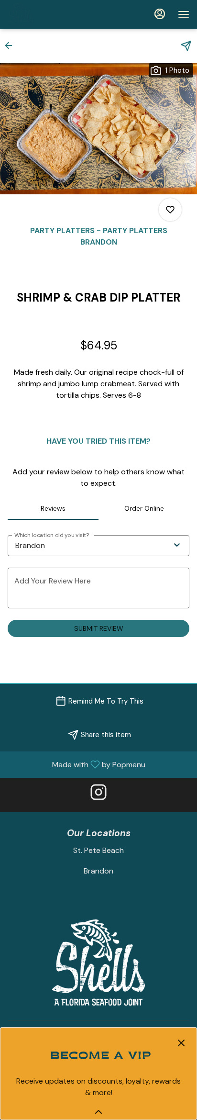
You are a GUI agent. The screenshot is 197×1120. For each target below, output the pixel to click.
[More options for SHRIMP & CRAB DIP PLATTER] (170, 209)
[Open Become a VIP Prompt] (98, 1112)
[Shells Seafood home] (51, 14)
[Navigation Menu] (183, 14)
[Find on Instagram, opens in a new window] (98, 795)
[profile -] (159, 14)
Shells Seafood (98, 962)
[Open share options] (186, 46)
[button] (11, 45)
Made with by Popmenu (76, 764)
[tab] (53, 508)
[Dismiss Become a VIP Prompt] (181, 1042)
